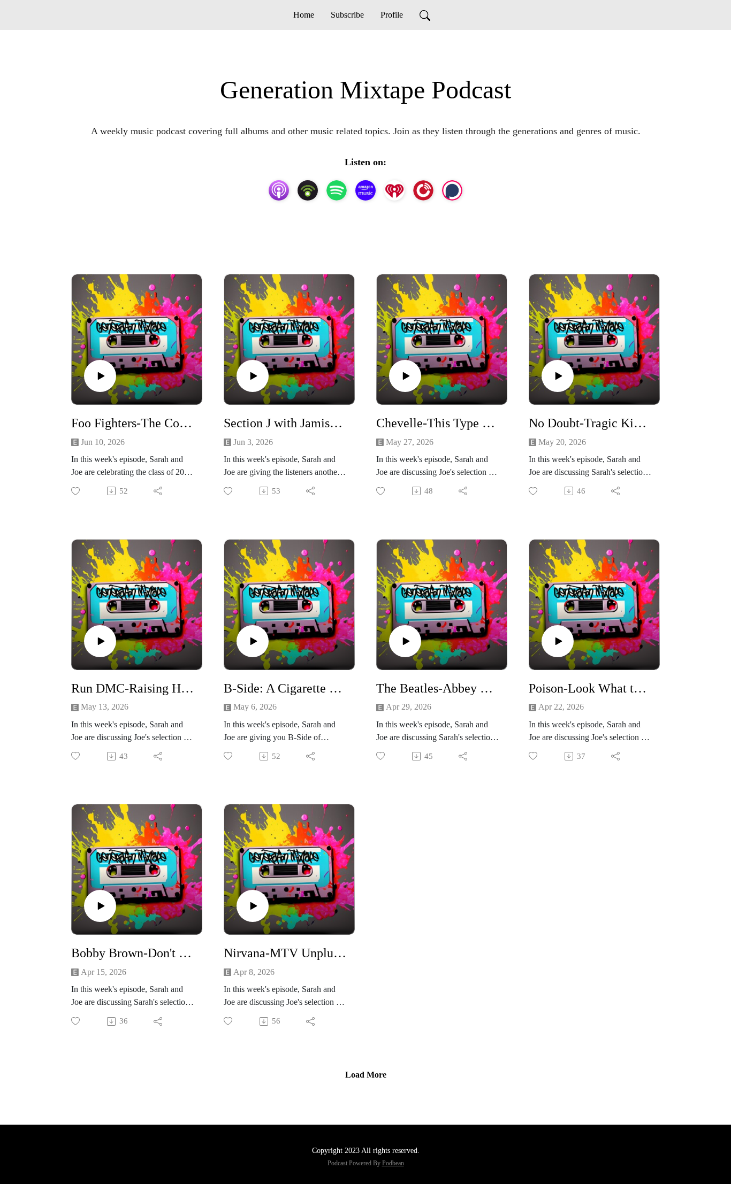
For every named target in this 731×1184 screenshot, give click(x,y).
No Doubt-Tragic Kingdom (590, 423)
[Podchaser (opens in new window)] (452, 190)
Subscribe (347, 14)
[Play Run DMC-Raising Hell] (100, 641)
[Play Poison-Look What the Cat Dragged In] (558, 641)
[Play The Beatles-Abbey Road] (405, 641)
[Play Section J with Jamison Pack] (253, 376)
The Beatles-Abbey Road (437, 688)
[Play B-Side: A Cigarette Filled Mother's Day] (253, 641)
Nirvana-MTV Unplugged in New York (285, 953)
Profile (391, 14)
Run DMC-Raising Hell (132, 688)
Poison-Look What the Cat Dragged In (590, 688)
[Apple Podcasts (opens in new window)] (279, 190)
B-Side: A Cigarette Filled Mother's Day (285, 688)
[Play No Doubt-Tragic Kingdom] (558, 376)
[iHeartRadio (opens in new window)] (394, 190)
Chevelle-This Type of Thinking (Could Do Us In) (437, 423)
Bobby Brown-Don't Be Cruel (132, 953)
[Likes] (76, 491)
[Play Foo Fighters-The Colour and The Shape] (100, 376)
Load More (365, 1074)
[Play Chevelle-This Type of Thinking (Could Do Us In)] (405, 376)
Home (303, 14)
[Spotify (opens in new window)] (336, 190)
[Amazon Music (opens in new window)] (365, 190)
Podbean (393, 1163)
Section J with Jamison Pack (285, 423)
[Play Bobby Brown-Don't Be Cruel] (100, 906)
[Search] (425, 15)
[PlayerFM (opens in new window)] (423, 190)
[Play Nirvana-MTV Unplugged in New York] (253, 906)
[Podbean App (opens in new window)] (308, 190)
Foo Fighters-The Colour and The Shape (132, 423)
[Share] (159, 491)
